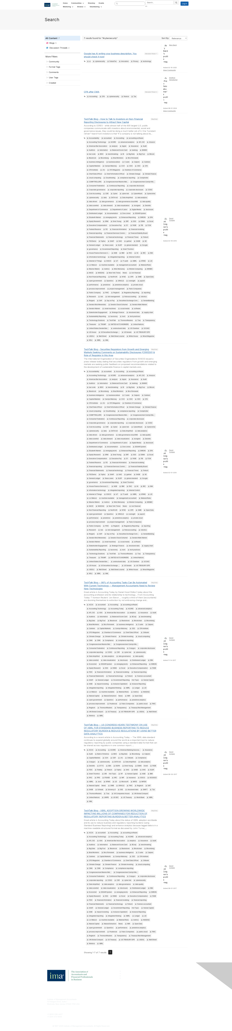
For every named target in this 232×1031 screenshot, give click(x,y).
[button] (77, 3)
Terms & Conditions (148, 1003)
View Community (169, 70)
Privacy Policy (145, 1006)
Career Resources (101, 1010)
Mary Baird (173, 45)
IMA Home (98, 999)
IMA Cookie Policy (147, 999)
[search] (117, 3)
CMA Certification (101, 1003)
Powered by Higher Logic (150, 1026)
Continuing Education (102, 1006)
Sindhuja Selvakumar (173, 79)
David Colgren (172, 219)
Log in (184, 4)
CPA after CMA (91, 92)
